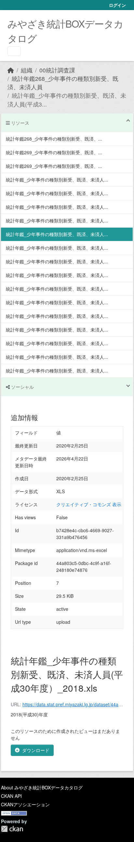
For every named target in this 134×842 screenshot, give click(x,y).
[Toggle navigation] (14, 51)
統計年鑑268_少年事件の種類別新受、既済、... (54, 138)
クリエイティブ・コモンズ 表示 (88, 504)
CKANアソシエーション (25, 804)
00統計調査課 (57, 70)
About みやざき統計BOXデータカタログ (42, 787)
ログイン (117, 5)
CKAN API (11, 796)
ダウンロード (35, 750)
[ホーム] (10, 70)
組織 (27, 70)
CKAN (12, 828)
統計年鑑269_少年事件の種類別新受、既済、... (54, 152)
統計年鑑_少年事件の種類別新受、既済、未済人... (57, 179)
